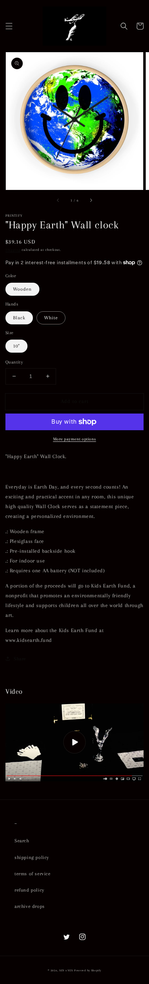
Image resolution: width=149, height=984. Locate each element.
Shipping (13, 250)
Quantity (14, 362)
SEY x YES (66, 970)
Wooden (22, 289)
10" (16, 346)
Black (19, 317)
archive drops (29, 906)
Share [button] (20, 658)
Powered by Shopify (87, 970)
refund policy (29, 890)
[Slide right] (91, 200)
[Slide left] (58, 200)
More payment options (74, 439)
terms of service (32, 873)
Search (21, 840)
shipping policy (31, 857)
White (51, 317)
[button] (9, 26)
